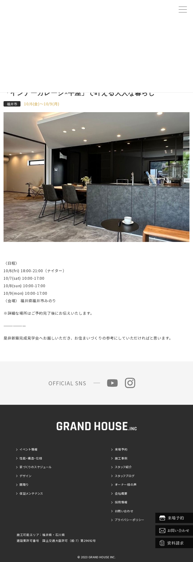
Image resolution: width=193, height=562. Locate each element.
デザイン (26, 476)
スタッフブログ (125, 476)
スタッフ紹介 (123, 467)
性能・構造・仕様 (31, 458)
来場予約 (121, 449)
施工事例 (121, 458)
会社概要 (121, 493)
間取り (24, 484)
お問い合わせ (124, 511)
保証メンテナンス (31, 493)
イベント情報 (29, 449)
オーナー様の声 (126, 484)
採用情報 (121, 502)
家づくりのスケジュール (36, 467)
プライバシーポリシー (130, 519)
